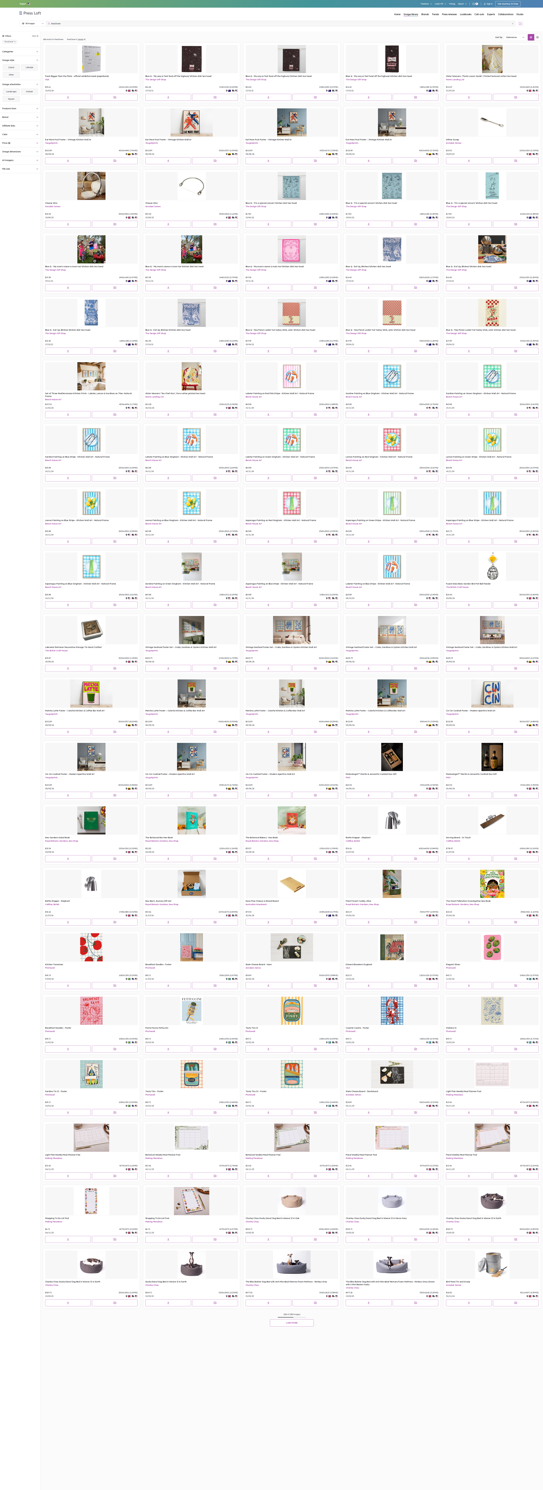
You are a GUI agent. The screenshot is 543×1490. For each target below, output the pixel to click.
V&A (47, 79)
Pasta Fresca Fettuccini (156, 1028)
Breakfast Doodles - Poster (158, 964)
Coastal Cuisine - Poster (357, 1028)
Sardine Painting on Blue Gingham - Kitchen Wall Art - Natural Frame (380, 393)
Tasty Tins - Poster (154, 1091)
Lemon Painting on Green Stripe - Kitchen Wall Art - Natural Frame (478, 457)
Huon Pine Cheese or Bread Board (262, 901)
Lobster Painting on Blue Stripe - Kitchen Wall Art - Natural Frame (378, 583)
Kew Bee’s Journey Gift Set (158, 901)
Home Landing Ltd (455, 79)
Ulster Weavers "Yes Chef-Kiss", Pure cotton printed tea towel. (175, 393)
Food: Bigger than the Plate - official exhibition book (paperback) (77, 76)
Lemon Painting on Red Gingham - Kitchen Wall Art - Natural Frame (379, 457)
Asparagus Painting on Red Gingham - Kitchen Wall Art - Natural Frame (281, 520)
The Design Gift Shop (155, 79)
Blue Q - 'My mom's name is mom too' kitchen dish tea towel (74, 266)
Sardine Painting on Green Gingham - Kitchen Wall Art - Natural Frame (481, 393)
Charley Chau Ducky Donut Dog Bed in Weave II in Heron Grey (376, 1218)
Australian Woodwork (256, 904)
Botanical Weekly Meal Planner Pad (162, 1155)
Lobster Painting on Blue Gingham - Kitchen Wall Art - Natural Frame (179, 457)
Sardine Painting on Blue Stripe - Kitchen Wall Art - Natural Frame (77, 457)
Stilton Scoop (452, 139)
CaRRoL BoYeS (353, 841)
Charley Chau (252, 1221)
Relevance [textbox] (511, 37)
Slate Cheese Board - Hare (259, 964)
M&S (348, 777)
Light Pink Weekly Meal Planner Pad (463, 1091)
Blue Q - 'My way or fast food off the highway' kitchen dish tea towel (178, 76)
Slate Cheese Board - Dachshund (362, 1091)
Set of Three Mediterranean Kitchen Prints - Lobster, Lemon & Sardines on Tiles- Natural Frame (88, 395)
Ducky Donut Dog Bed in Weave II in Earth (166, 1281)
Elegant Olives (453, 964)
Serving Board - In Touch (458, 837)
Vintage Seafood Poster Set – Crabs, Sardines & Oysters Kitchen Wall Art (180, 647)
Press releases (449, 14)
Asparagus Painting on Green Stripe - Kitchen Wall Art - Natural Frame (380, 520)
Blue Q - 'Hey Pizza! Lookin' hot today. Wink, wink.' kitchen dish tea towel (280, 330)
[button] (25, 4)
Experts (491, 14)
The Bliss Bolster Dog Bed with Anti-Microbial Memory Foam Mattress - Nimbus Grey (286, 1281)
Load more (292, 1323)
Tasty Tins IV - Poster (256, 1091)
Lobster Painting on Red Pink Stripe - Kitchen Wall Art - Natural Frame (280, 393)
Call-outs (479, 14)
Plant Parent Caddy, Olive (358, 901)
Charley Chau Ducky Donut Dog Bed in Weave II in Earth (473, 1218)
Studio (519, 14)
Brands (425, 14)
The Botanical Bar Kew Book (159, 837)
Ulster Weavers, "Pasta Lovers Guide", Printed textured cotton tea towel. (481, 76)
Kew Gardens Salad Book (57, 837)
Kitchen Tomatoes (54, 964)
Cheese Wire (51, 203)
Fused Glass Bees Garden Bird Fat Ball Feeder (468, 583)
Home (397, 14)
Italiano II (451, 1028)
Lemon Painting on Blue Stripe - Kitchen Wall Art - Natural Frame (77, 520)
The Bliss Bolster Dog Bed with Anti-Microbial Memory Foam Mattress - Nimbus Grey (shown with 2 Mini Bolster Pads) (390, 1283)
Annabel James (453, 143)
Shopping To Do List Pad (57, 1218)
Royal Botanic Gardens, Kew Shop (61, 841)
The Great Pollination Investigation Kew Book (468, 901)
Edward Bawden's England (359, 964)
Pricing (452, 4)
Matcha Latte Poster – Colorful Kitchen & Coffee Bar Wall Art (74, 710)
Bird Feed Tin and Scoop (458, 1281)
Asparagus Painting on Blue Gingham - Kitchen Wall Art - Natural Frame (80, 583)
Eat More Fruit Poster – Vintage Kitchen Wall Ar (68, 139)
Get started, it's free (508, 3)
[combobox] (515, 37)
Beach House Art (53, 399)
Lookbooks (465, 14)
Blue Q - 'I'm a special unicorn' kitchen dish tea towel (271, 203)
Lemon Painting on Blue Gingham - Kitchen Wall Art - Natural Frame (178, 520)
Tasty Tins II (252, 1028)
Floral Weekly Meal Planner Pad (361, 1155)
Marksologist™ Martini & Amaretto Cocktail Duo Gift (371, 774)
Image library (411, 14)
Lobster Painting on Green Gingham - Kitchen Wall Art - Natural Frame (280, 457)
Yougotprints (51, 143)
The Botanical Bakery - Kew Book (262, 837)
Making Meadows (454, 1094)
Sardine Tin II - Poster (56, 1091)
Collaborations (505, 14)
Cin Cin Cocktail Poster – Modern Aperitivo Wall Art (470, 710)
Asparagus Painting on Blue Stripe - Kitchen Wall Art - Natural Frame (479, 520)
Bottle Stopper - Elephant (358, 837)
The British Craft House (457, 587)
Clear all (35, 36)
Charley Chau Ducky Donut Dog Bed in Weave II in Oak (272, 1218)
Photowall (50, 968)
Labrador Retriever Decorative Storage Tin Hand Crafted (73, 647)
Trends (435, 14)
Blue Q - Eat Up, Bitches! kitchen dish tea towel (368, 266)
